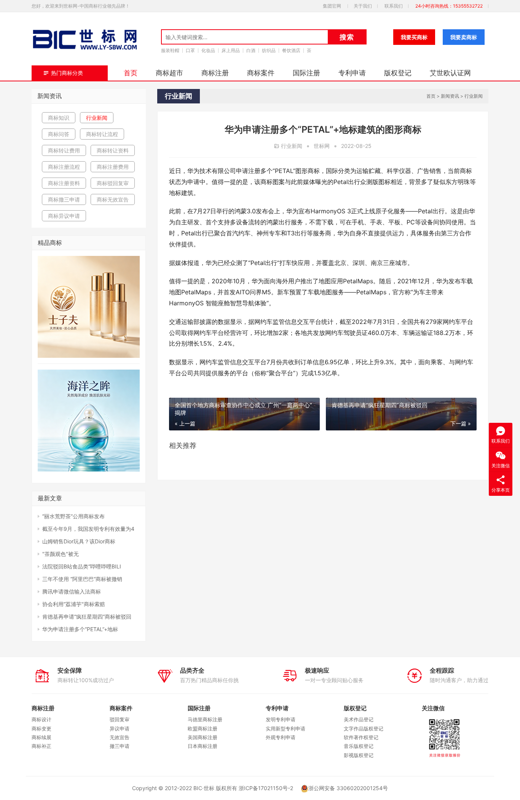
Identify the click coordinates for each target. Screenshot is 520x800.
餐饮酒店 (291, 50)
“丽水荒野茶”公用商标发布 (73, 516)
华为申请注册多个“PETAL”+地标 (80, 629)
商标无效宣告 (113, 199)
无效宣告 (119, 737)
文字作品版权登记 (363, 728)
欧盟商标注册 (202, 728)
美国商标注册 (202, 737)
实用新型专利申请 (285, 728)
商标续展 (41, 737)
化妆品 (208, 50)
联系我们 (393, 6)
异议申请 (119, 728)
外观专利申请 (280, 737)
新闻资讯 (450, 96)
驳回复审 (119, 719)
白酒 (250, 50)
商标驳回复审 (113, 183)
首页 (130, 73)
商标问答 (58, 134)
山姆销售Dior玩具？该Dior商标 (78, 541)
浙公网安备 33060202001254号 (348, 788)
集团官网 (332, 6)
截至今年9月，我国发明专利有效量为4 (88, 528)
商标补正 (41, 746)
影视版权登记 (358, 755)
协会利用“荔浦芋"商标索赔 (73, 604)
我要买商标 (414, 37)
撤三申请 (119, 746)
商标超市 (169, 73)
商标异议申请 (64, 216)
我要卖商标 (463, 37)
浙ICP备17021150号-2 (266, 788)
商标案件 (260, 73)
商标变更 (41, 728)
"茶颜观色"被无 (60, 554)
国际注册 (306, 73)
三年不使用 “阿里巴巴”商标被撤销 (82, 579)
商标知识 (58, 117)
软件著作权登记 (361, 737)
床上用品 (231, 50)
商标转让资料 (113, 150)
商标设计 (41, 719)
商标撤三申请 (64, 199)
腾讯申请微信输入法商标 (71, 591)
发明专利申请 (280, 719)
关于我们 (363, 6)
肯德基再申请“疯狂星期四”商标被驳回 (86, 616)
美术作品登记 (358, 719)
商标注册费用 (113, 166)
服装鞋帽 (170, 50)
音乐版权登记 (358, 746)
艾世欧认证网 (450, 73)
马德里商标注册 (205, 719)
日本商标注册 (202, 746)
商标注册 (215, 73)
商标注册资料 (64, 183)
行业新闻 (473, 96)
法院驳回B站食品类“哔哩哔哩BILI (81, 566)
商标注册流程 (64, 166)
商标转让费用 (64, 150)
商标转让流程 (102, 134)
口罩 (190, 50)
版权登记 (398, 73)
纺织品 (269, 50)
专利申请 (352, 73)
